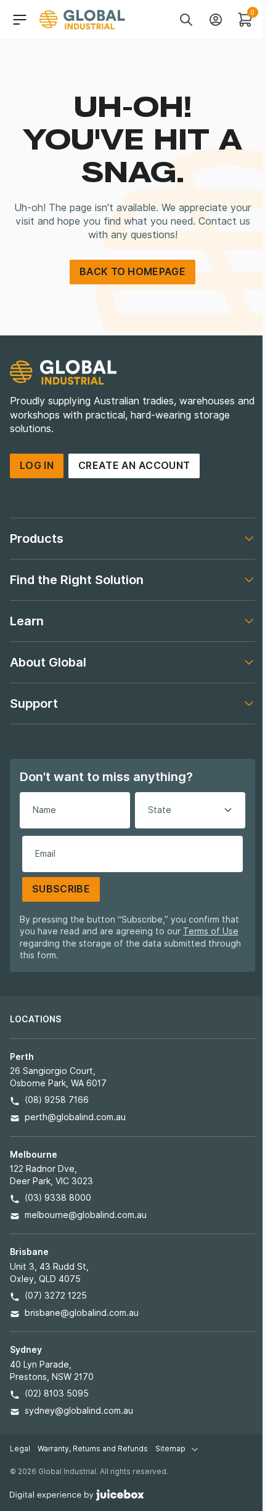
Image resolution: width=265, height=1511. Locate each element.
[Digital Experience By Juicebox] (77, 1494)
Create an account (134, 465)
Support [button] (34, 703)
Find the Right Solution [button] (77, 579)
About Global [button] (48, 662)
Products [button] (36, 538)
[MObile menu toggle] (20, 19)
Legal (20, 1448)
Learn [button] (27, 621)
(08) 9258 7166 (57, 1100)
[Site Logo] (82, 20)
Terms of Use (210, 931)
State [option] (159, 810)
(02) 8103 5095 (57, 1393)
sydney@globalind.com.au (79, 1411)
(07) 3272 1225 (56, 1296)
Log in (37, 465)
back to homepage (133, 272)
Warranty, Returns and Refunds (93, 1448)
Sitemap (170, 1448)
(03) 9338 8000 (58, 1198)
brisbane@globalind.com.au (82, 1313)
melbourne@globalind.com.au (86, 1215)
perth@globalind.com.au (75, 1117)
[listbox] (190, 810)
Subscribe (61, 889)
